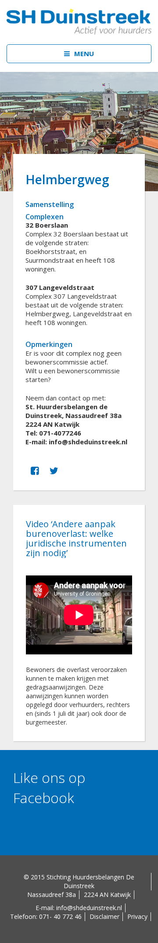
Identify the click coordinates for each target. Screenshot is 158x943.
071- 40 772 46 (60, 916)
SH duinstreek (79, 22)
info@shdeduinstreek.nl (89, 908)
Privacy (137, 916)
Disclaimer (104, 916)
